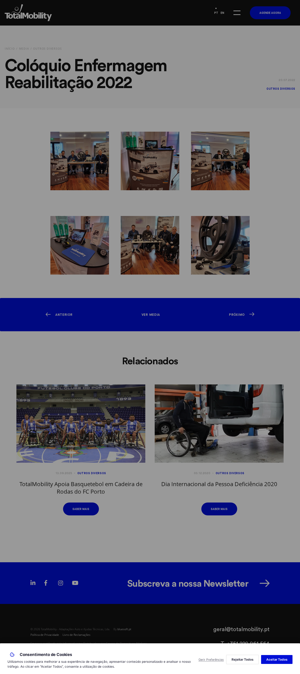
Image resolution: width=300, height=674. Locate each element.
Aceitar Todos (276, 659)
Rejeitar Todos (242, 659)
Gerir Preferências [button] (211, 659)
